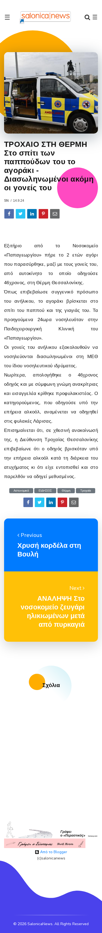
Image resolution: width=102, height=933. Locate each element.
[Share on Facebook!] (9, 214)
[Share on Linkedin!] (32, 214)
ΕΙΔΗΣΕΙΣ (45, 491)
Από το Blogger (53, 852)
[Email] (55, 214)
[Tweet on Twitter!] (20, 214)
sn (6, 201)
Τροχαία (85, 491)
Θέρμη (66, 491)
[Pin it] (43, 214)
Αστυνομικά (21, 491)
